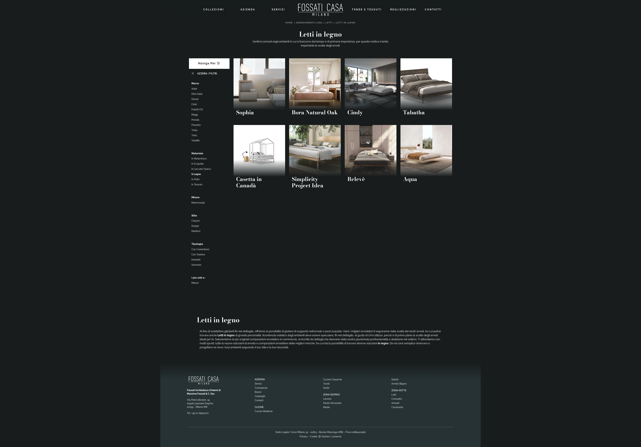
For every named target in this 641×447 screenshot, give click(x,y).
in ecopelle (197, 163)
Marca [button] (195, 83)
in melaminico (198, 158)
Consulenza (261, 388)
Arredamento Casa (309, 23)
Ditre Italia (196, 94)
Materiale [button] (197, 153)
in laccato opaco (201, 169)
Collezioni (213, 9)
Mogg (194, 114)
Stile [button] (194, 215)
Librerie (327, 399)
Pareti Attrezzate (332, 403)
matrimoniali (198, 202)
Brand (258, 392)
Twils (194, 135)
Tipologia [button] (197, 243)
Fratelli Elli (197, 109)
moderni (195, 231)
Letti (329, 23)
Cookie (313, 436)
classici (195, 220)
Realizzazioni (403, 9)
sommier (196, 265)
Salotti (394, 379)
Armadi (395, 403)
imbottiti (195, 259)
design (195, 226)
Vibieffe (195, 140)
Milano (195, 283)
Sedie (326, 388)
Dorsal (194, 99)
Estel (194, 104)
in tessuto (196, 184)
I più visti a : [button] (198, 277)
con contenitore (200, 249)
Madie (326, 407)
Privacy (304, 436)
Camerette (397, 407)
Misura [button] (195, 197)
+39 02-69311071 (200, 413)
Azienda (248, 9)
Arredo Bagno (398, 383)
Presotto (196, 125)
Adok (194, 88)
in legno (196, 174)
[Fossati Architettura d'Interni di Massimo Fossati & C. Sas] (320, 9)
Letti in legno (346, 23)
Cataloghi (260, 396)
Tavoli (326, 383)
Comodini (396, 399)
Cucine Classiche (332, 379)
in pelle (195, 179)
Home (289, 23)
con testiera (198, 254)
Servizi (278, 9)
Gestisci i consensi (331, 436)
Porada (195, 119)
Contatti (433, 9)
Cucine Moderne (264, 411)
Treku (194, 130)
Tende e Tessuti (367, 9)
